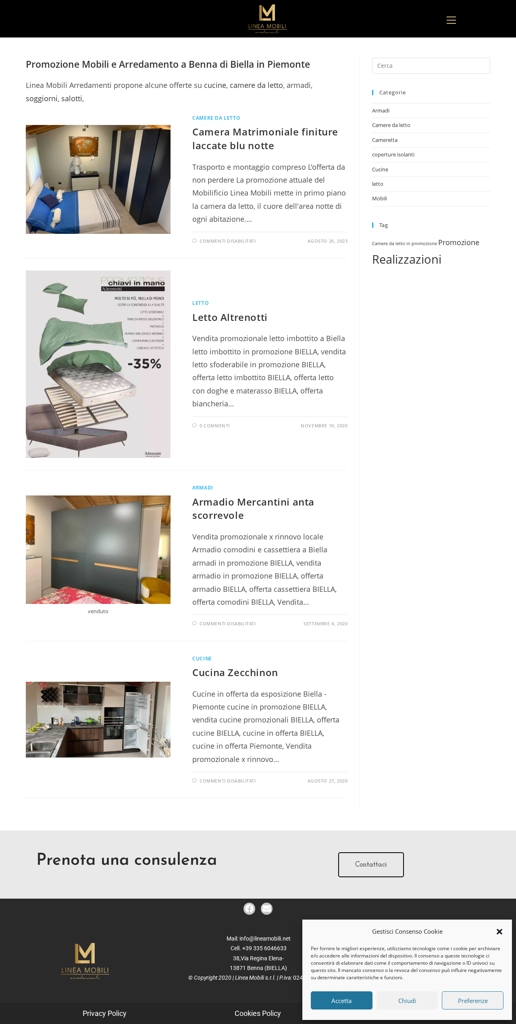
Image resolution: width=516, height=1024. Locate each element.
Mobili (379, 198)
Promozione (458, 242)
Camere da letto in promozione (404, 243)
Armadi (202, 487)
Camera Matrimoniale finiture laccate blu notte (265, 138)
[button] (499, 932)
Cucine (202, 658)
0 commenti (215, 426)
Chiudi (407, 1001)
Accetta (341, 1001)
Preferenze (473, 1001)
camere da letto (256, 85)
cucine (215, 85)
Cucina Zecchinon (235, 672)
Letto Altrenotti (230, 317)
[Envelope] (267, 908)
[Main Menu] (451, 18)
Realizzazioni (406, 259)
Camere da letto (216, 117)
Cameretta (384, 140)
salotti (71, 98)
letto (200, 303)
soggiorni (42, 98)
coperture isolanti (393, 154)
